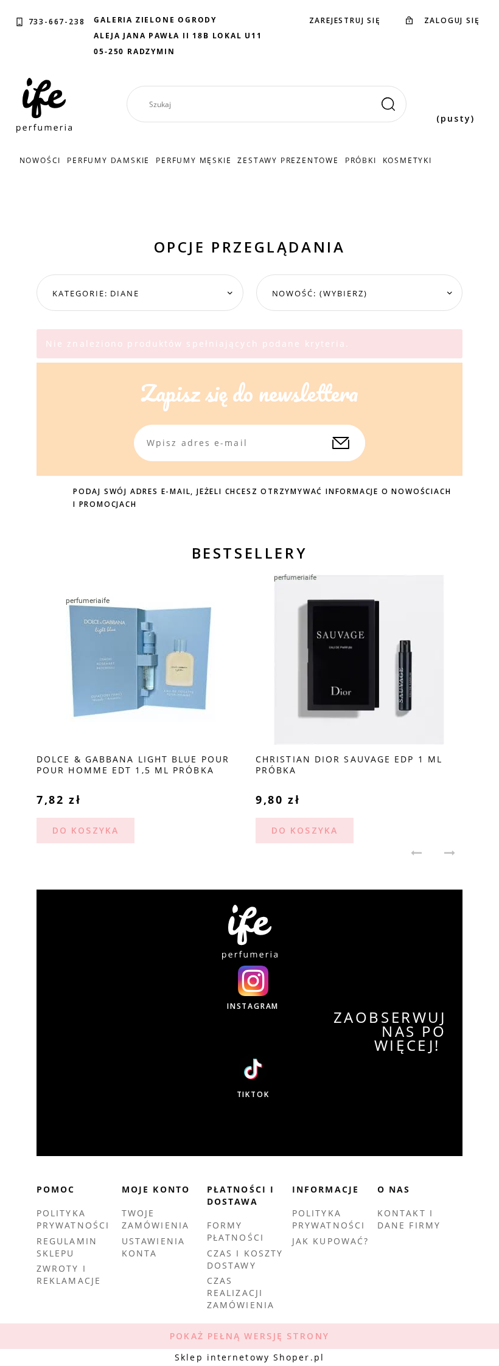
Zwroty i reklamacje (69, 1274)
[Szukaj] (388, 104)
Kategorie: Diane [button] (95, 293)
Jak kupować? (330, 1241)
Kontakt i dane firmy (409, 1219)
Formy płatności (235, 1231)
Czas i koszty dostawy (245, 1259)
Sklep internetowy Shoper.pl (249, 1357)
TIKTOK (253, 1094)
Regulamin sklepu (67, 1247)
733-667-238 (57, 22)
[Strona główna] (44, 105)
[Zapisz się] (340, 443)
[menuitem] (40, 160)
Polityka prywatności (73, 1219)
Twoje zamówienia (155, 1219)
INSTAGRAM (253, 1006)
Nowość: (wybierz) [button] (320, 293)
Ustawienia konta (153, 1247)
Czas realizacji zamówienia (240, 1293)
